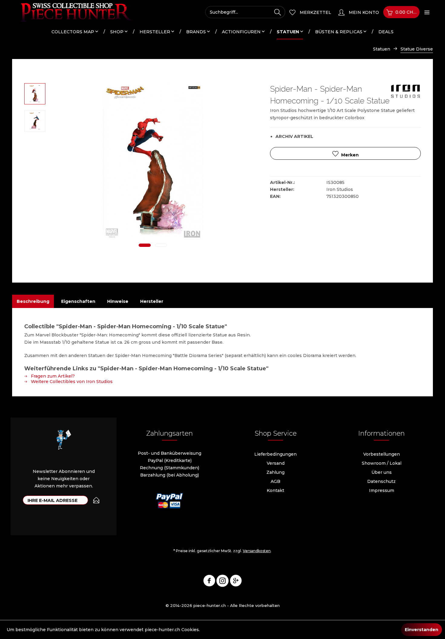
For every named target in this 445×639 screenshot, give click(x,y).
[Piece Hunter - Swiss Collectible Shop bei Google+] (236, 582)
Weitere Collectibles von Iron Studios (71, 381)
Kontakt (275, 490)
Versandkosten (257, 551)
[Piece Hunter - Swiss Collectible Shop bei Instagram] (222, 582)
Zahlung (275, 472)
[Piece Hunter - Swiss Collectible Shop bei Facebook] (209, 582)
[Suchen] (277, 12)
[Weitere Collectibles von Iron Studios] (406, 93)
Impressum (381, 490)
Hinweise (117, 301)
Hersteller (151, 301)
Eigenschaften (78, 301)
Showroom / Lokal (381, 463)
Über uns (381, 472)
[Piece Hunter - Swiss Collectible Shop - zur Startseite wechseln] (72, 12)
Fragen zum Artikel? (52, 376)
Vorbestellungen (381, 454)
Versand (276, 463)
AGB (275, 481)
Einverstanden (421, 629)
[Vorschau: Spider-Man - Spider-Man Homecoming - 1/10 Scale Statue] (34, 93)
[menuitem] (245, 12)
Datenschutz (381, 481)
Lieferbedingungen (275, 454)
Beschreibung (33, 301)
